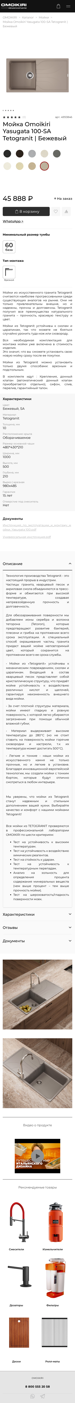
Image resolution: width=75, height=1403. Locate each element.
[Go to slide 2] (5, 110)
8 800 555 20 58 (37, 1386)
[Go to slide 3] (8, 110)
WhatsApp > (13, 221)
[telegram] (43, 1396)
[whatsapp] (32, 1396)
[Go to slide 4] (10, 110)
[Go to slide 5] (13, 110)
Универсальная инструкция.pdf (27, 537)
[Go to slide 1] (3, 110)
